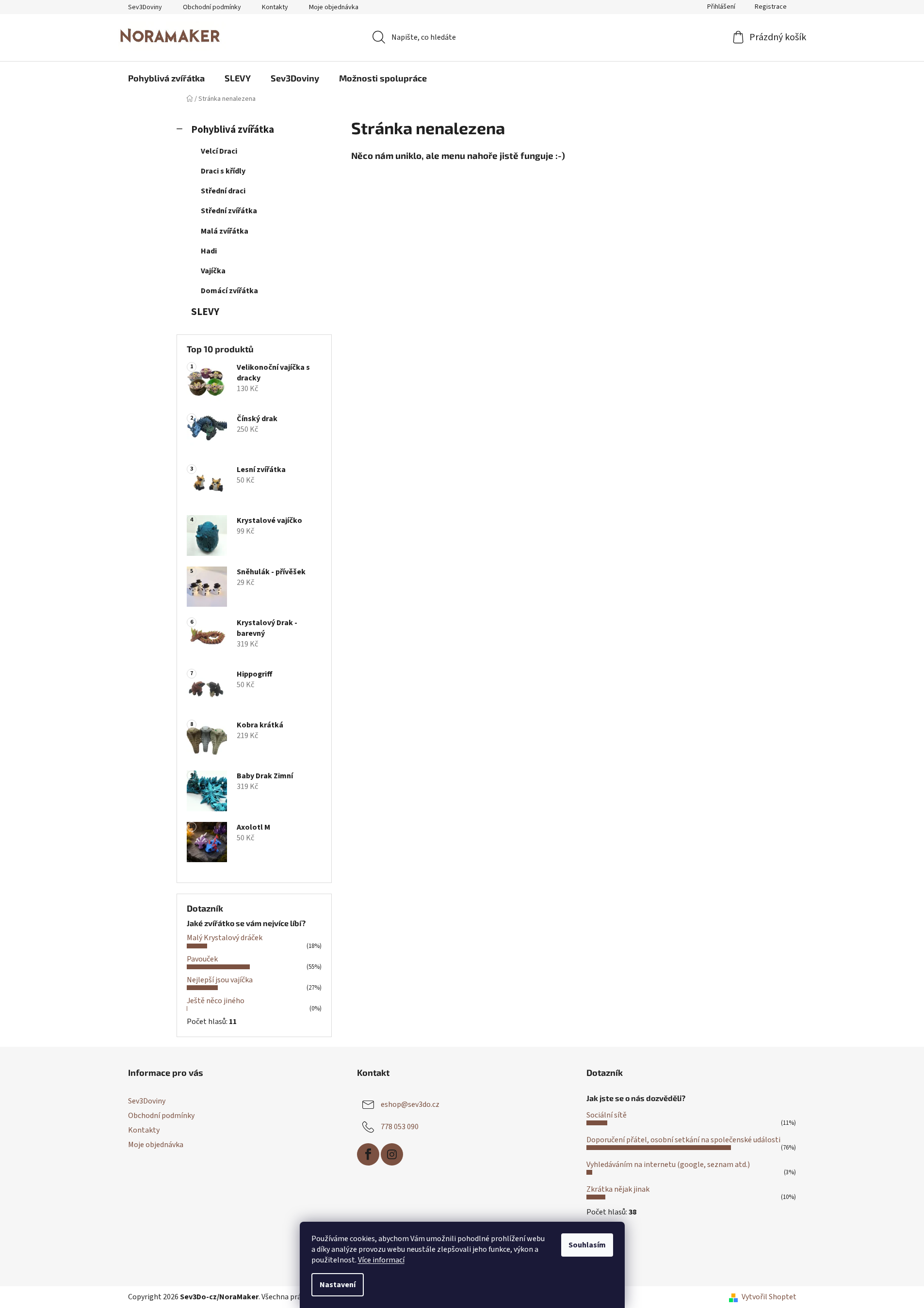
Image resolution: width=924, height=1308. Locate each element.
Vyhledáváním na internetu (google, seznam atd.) (668, 1164)
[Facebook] (368, 1154)
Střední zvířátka (229, 210)
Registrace (771, 7)
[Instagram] (392, 1154)
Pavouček (202, 959)
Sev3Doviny (145, 7)
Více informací (381, 1260)
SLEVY (205, 312)
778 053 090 (400, 1126)
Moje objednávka (333, 7)
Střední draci (223, 191)
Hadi (209, 251)
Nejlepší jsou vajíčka (220, 980)
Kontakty (275, 7)
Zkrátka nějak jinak (617, 1189)
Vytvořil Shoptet (769, 1297)
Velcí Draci (219, 151)
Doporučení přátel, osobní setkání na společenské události (683, 1140)
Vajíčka (213, 271)
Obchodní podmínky (212, 7)
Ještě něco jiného (215, 1000)
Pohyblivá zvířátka (232, 130)
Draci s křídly (223, 171)
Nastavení (338, 1284)
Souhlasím (587, 1245)
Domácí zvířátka (229, 290)
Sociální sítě (606, 1115)
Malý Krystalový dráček (224, 937)
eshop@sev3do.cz (410, 1104)
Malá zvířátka (224, 231)
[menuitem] (166, 78)
